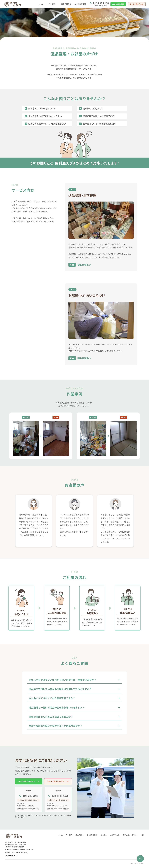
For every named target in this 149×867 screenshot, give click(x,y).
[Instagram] (142, 835)
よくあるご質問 (80, 4)
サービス (52, 4)
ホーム (40, 4)
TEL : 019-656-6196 (11, 855)
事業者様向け (66, 4)
